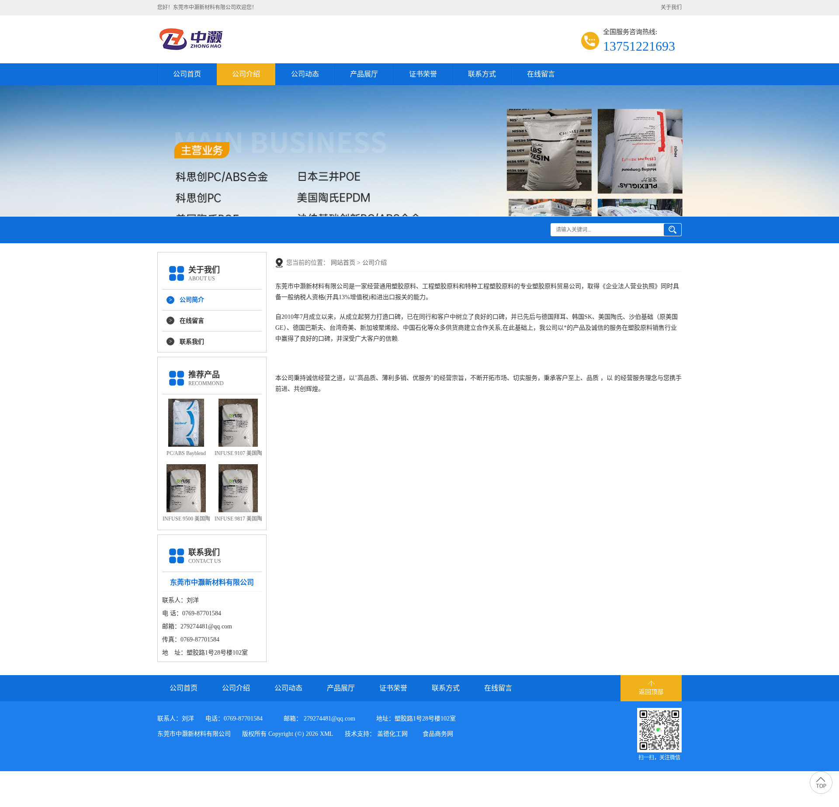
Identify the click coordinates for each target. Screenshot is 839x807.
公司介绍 (246, 74)
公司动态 (305, 74)
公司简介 (192, 300)
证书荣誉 (423, 74)
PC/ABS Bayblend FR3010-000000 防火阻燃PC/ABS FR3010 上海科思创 (186, 455)
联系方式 (482, 74)
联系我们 (192, 341)
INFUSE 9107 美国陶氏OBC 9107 (238, 455)
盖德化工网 (392, 734)
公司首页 (187, 74)
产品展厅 (364, 74)
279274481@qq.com (329, 718)
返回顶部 (651, 692)
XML (326, 734)
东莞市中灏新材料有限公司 (194, 734)
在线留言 (541, 74)
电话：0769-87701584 (234, 718)
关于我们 (671, 7)
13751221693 (639, 46)
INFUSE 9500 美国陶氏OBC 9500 (186, 520)
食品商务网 (438, 734)
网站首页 (343, 262)
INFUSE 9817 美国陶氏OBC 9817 (238, 520)
